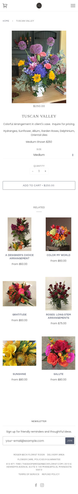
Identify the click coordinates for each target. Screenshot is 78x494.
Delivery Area (55, 455)
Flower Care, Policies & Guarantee (39, 459)
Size (39, 149)
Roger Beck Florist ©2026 (29, 455)
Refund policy (51, 474)
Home (6, 21)
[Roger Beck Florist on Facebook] (36, 486)
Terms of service (29, 474)
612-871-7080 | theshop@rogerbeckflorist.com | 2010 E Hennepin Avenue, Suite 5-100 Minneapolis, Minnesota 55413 (39, 467)
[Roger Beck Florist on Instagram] (42, 486)
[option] (39, 67)
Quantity (39, 166)
